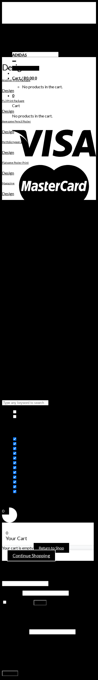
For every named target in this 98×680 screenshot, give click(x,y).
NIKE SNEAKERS (27, 40)
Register (10, 673)
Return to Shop (51, 547)
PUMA (18, 50)
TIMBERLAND (25, 45)
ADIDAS (19, 54)
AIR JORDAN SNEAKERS (34, 35)
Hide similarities (31, 411)
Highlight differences (36, 416)
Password (12, 592)
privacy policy (20, 664)
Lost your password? (19, 611)
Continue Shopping (31, 555)
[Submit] (14, 61)
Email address (15, 631)
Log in (40, 603)
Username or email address (26, 578)
